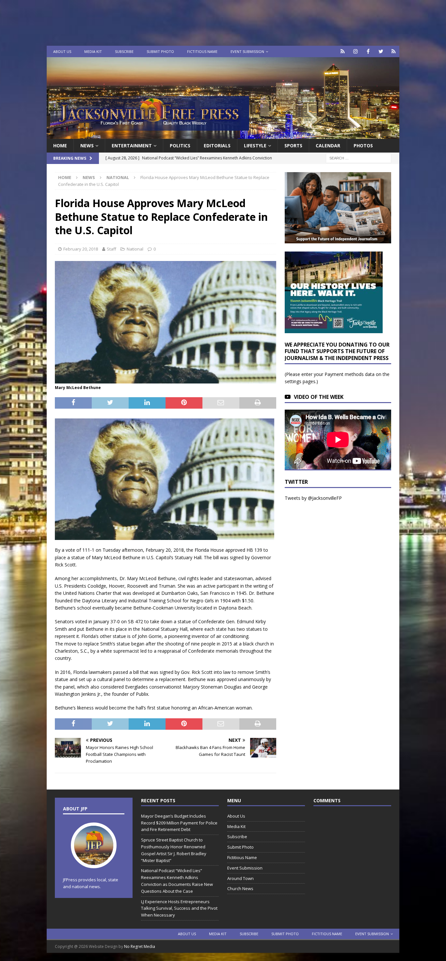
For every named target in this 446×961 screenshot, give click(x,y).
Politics (180, 145)
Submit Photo (160, 51)
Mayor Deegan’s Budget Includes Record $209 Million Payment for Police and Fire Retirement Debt (179, 823)
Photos (363, 145)
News (87, 145)
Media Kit (93, 51)
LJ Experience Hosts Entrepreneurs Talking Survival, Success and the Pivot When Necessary (179, 908)
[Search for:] (358, 158)
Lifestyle (255, 145)
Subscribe (124, 51)
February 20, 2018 (80, 249)
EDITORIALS (217, 145)
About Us (62, 51)
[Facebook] (368, 51)
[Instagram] (355, 51)
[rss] (393, 51)
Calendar (328, 145)
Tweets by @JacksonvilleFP (313, 498)
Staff (111, 249)
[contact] (342, 51)
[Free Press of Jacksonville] (223, 135)
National (135, 249)
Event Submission (247, 51)
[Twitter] (381, 51)
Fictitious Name (202, 51)
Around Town (240, 878)
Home (60, 145)
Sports (293, 145)
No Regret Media (139, 946)
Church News (240, 888)
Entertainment (132, 145)
